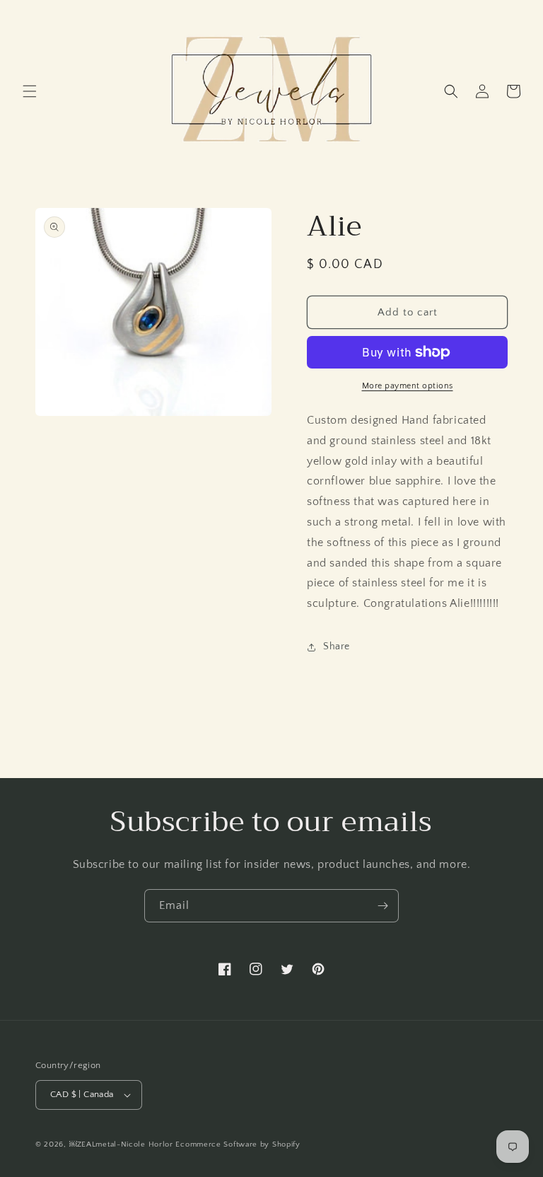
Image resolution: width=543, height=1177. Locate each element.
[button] (29, 91)
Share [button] (336, 646)
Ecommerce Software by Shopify (237, 1144)
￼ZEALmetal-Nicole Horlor (121, 1144)
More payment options (407, 385)
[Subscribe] (382, 905)
